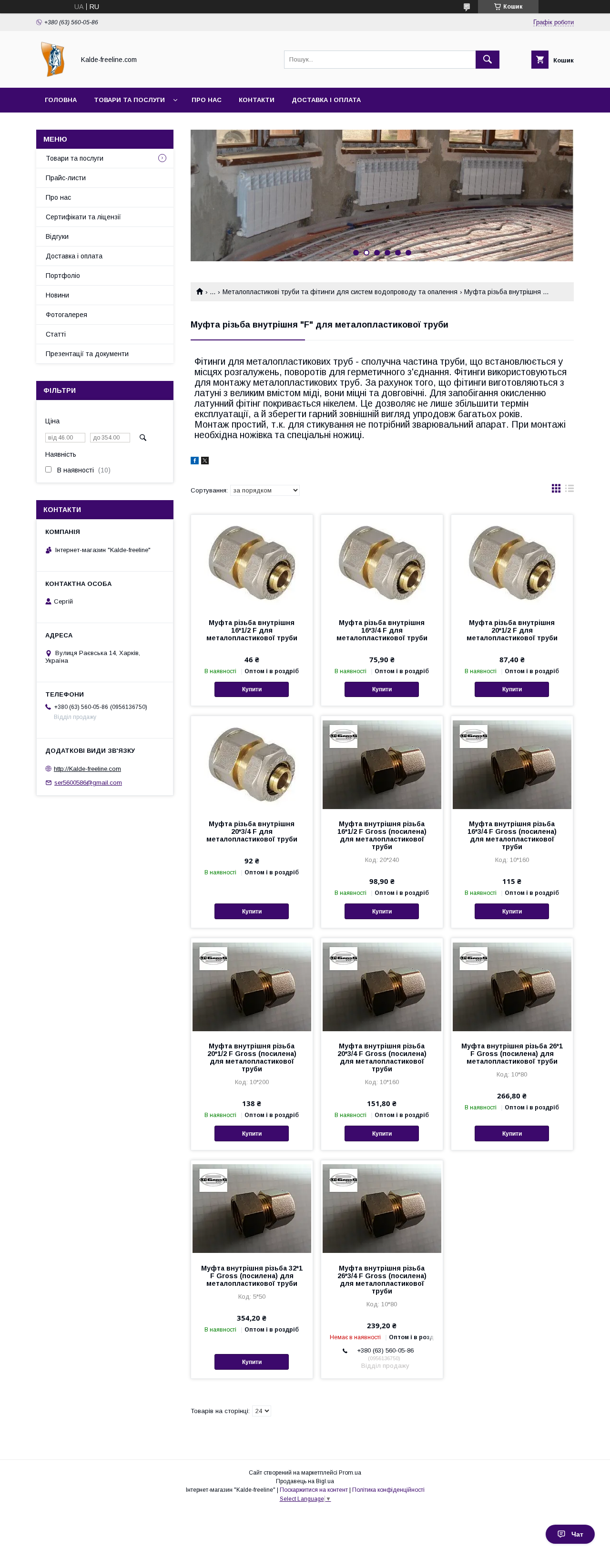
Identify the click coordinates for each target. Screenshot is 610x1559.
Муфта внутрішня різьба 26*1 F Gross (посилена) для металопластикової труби (512, 1053)
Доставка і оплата (326, 99)
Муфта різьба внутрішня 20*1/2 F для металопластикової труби (512, 630)
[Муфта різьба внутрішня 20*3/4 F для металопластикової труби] (252, 763)
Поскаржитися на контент (314, 1490)
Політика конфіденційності (388, 1490)
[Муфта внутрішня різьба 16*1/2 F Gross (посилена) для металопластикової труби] (382, 763)
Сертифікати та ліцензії (83, 217)
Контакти (256, 99)
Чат (577, 1534)
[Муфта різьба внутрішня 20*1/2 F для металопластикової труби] (512, 562)
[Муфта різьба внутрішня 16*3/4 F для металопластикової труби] (382, 562)
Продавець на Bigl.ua (305, 1481)
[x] (205, 462)
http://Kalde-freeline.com (87, 768)
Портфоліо (63, 275)
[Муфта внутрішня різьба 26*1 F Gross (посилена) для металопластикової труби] (512, 986)
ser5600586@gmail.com (88, 782)
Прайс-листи (66, 178)
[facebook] (195, 462)
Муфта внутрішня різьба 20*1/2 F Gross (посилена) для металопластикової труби (251, 1057)
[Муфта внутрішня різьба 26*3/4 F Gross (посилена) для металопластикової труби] (382, 1208)
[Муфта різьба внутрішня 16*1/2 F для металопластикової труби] (252, 562)
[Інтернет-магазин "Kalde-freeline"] (53, 75)
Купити (252, 689)
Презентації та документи (87, 354)
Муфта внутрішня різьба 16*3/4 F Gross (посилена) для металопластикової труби (512, 835)
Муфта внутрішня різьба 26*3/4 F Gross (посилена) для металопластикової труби (382, 1279)
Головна (61, 99)
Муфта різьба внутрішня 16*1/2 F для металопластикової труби (251, 630)
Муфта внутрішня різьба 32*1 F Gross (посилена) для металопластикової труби (252, 1275)
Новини (57, 295)
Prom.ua (350, 1472)
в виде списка (569, 490)
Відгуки (57, 236)
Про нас (207, 99)
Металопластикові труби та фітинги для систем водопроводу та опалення (340, 292)
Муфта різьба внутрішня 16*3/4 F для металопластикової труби (381, 630)
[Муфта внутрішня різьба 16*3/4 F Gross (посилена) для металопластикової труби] (512, 763)
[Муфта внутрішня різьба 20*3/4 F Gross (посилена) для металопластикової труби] (382, 986)
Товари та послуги (129, 99)
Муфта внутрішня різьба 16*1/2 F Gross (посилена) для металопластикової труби (382, 835)
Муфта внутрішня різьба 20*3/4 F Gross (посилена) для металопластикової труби (382, 1057)
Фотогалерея (66, 314)
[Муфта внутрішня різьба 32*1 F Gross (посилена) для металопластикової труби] (252, 1208)
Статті (56, 334)
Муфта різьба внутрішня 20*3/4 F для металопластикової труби (251, 831)
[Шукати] (487, 60)
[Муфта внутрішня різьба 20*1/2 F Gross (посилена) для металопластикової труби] (252, 986)
